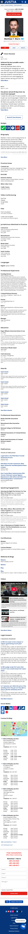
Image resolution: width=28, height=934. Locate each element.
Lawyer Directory (9, 5)
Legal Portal (14, 917)
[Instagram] (13, 911)
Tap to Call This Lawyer (14, 14)
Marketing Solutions (14, 931)
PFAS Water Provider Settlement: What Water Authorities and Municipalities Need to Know (14, 465)
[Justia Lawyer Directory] (21, 911)
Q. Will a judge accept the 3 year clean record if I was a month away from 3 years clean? (13, 668)
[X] (19, 911)
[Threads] (15, 911)
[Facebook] (11, 911)
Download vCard (7, 845)
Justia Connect (14, 915)
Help (14, 923)
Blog (2, 568)
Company (14, 920)
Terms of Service (14, 925)
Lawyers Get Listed (16, 901)
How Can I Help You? (20, 920)
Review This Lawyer (14, 44)
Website (3, 560)
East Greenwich (18, 5)
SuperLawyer (5, 372)
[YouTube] (8, 911)
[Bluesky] (17, 911)
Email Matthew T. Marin (10, 842)
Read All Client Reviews (14, 117)
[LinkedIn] (6, 911)
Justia (2, 5)
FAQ (7, 901)
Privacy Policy (14, 928)
